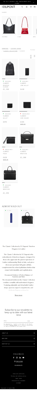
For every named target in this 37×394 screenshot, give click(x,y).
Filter (32, 49)
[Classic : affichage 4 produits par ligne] (30, 56)
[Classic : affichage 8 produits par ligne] (34, 56)
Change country (18, 365)
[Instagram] (17, 358)
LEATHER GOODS (16, 48)
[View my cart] (26, 7)
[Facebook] (13, 358)
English (19, 361)
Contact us (5, 343)
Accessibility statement (18, 380)
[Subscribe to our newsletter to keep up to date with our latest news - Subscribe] (30, 320)
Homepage (5, 48)
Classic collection (10, 51)
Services (4, 338)
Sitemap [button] (18, 383)
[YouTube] (23, 357)
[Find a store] (30, 7)
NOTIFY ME (22, 124)
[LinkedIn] (20, 358)
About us (5, 333)
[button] (22, 7)
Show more (18, 295)
